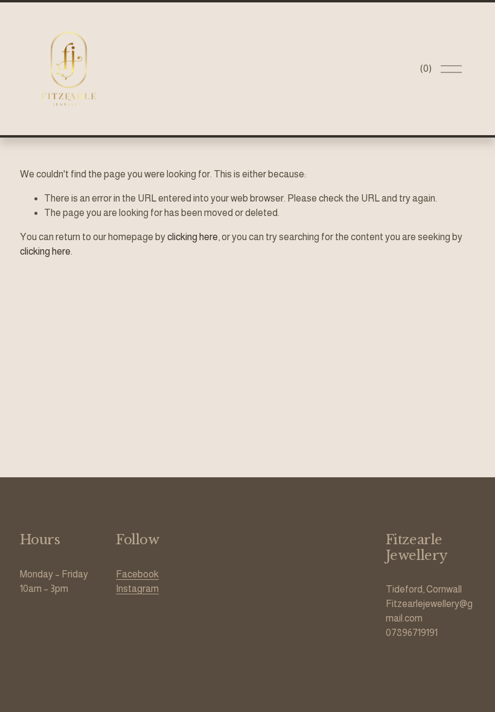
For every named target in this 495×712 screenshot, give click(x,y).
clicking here (192, 237)
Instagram (137, 588)
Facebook (137, 574)
